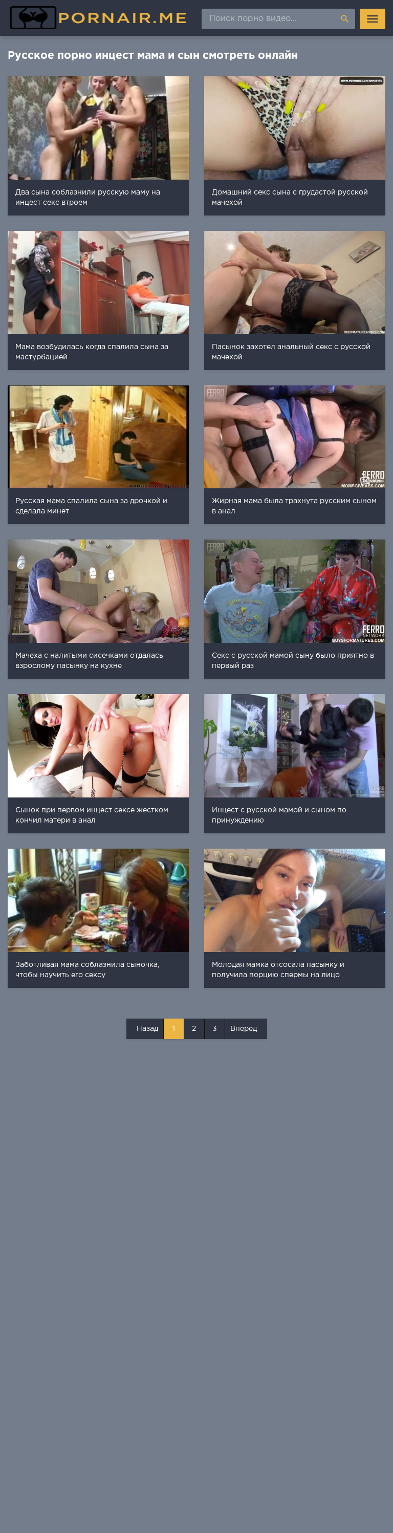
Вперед (243, 1029)
